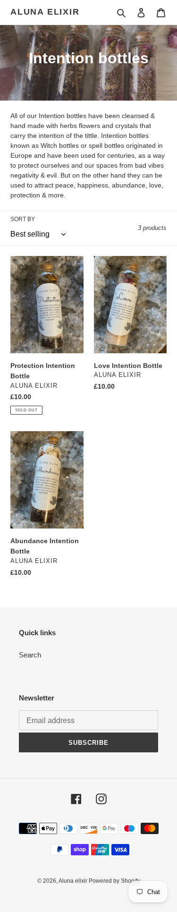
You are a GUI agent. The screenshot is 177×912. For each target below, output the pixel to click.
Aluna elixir (45, 12)
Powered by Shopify (114, 881)
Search (30, 655)
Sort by (22, 219)
